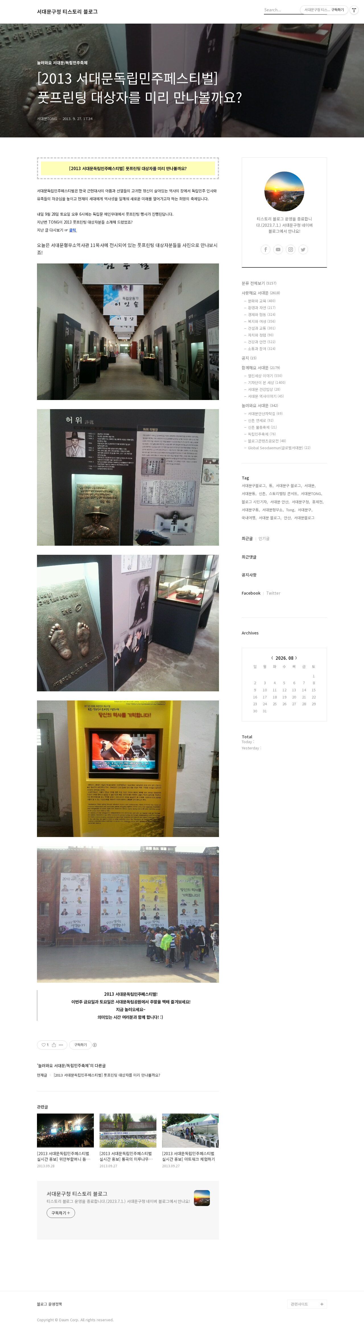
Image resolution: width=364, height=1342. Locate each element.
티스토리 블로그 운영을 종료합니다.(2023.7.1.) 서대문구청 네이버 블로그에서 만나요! (118, 1201)
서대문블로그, (305, 517)
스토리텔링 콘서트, (284, 493)
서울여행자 (299, 1249)
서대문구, (305, 509)
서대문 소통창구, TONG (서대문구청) (306, 1217)
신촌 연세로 (261, 420)
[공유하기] (53, 1045)
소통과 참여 (262, 348)
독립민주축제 (262, 434)
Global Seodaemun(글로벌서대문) (279, 447)
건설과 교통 (262, 328)
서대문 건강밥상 (264, 389)
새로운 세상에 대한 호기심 (308, 1290)
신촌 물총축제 (262, 427)
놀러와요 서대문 (260, 405)
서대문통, (249, 493)
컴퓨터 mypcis (303, 1240)
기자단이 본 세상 (267, 382)
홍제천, (318, 501)
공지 (249, 358)
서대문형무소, (273, 509)
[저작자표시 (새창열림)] (94, 1045)
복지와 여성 (262, 321)
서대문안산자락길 (265, 413)
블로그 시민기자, (255, 501)
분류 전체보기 (259, 283)
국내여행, (249, 517)
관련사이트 (299, 1304)
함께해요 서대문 (261, 367)
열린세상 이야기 (265, 375)
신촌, (263, 493)
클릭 (73, 230)
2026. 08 (284, 658)
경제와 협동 (262, 314)
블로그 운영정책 (49, 1304)
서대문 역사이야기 (266, 396)
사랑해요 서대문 (261, 293)
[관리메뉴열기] (354, 10)
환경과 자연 (262, 307)
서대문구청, (301, 501)
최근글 (247, 538)
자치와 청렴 (261, 335)
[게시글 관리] (61, 1045)
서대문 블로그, (270, 517)
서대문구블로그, (254, 485)
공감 (294, 1231)
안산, (288, 517)
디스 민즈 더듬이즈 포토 (308, 1263)
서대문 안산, (279, 501)
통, (271, 485)
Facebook (251, 593)
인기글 (264, 538)
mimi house (301, 1276)
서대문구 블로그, (289, 485)
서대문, (310, 485)
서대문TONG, (311, 493)
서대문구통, (251, 509)
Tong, (290, 509)
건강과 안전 (262, 342)
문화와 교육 (262, 301)
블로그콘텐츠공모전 (267, 441)
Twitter (273, 593)
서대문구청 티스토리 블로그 (67, 12)
